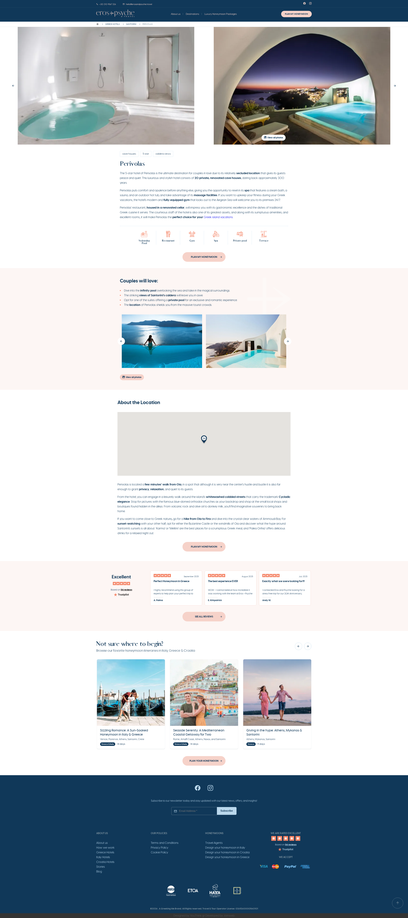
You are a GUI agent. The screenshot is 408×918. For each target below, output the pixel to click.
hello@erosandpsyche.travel (139, 4)
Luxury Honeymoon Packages (220, 14)
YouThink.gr (197, 915)
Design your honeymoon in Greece (227, 857)
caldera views (163, 153)
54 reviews (126, 589)
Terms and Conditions (164, 843)
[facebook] (197, 790)
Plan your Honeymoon (204, 760)
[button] (13, 85)
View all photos (275, 137)
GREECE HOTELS (112, 24)
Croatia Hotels (105, 862)
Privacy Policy (159, 847)
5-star (146, 153)
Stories (100, 866)
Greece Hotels (105, 852)
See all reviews (204, 616)
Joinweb (229, 915)
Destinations (192, 14)
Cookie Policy (159, 852)
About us (175, 14)
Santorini (131, 24)
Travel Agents (214, 843)
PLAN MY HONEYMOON (296, 14)
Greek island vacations (218, 217)
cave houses (129, 153)
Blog (99, 871)
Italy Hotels (103, 857)
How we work (105, 847)
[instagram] (210, 790)
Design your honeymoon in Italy (225, 847)
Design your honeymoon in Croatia (227, 852)
